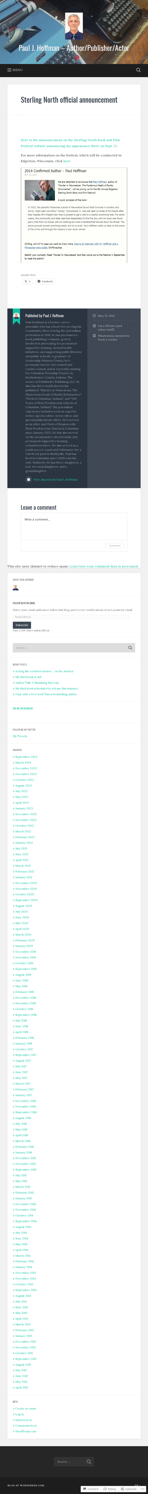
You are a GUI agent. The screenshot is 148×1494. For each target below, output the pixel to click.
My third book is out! (28, 677)
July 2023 (21, 791)
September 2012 (26, 1359)
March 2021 (23, 865)
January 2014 (23, 1267)
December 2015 (25, 1158)
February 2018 (24, 1038)
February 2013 (24, 1330)
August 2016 (23, 1118)
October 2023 (24, 780)
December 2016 (25, 1101)
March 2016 (23, 1141)
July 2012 (21, 1370)
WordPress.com (25, 1431)
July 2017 (21, 1066)
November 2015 (25, 1164)
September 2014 (26, 1221)
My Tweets (20, 736)
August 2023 (23, 785)
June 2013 (21, 1307)
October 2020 (24, 894)
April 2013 (21, 1318)
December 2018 (25, 997)
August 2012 (23, 1364)
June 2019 (21, 980)
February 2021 (24, 871)
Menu (17, 70)
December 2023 (26, 768)
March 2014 (23, 1255)
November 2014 (25, 1209)
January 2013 (23, 1336)
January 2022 (24, 842)
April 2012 (21, 1387)
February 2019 (24, 992)
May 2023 (21, 797)
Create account (25, 1408)
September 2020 (26, 900)
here (66, 161)
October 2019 (24, 963)
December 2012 (25, 1341)
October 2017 (24, 1049)
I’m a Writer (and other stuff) (110, 327)
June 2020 (22, 917)
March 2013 (23, 1324)
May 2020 (21, 923)
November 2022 (26, 820)
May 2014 (21, 1244)
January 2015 (23, 1198)
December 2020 (26, 883)
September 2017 (25, 1055)
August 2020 (23, 906)
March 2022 (23, 831)
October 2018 (24, 1009)
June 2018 (21, 1026)
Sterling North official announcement (69, 99)
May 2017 (21, 1078)
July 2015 (21, 1175)
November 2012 (25, 1347)
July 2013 (21, 1301)
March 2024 (23, 762)
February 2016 (24, 1146)
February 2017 (24, 1089)
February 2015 (24, 1192)
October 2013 (24, 1284)
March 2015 (22, 1187)
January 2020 (24, 946)
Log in (19, 1414)
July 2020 (21, 911)
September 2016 (26, 1112)
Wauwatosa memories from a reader (113, 337)
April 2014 (21, 1250)
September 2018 (25, 1014)
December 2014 (25, 1204)
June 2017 (21, 1072)
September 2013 (26, 1290)
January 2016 (23, 1152)
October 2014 (24, 1215)
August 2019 (23, 974)
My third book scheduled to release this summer (46, 688)
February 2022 (25, 837)
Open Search (138, 70)
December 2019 (25, 951)
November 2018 (25, 1003)
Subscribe (22, 625)
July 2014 (21, 1232)
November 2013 (25, 1278)
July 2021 (21, 848)
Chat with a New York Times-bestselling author (46, 694)
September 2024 (26, 757)
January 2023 (24, 808)
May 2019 (21, 986)
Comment (114, 545)
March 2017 (22, 1083)
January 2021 (23, 877)
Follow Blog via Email (24, 603)
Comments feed (25, 1425)
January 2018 (23, 1043)
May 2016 (21, 1129)
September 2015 (25, 1169)
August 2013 (23, 1295)
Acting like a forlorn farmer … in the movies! (44, 671)
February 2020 (25, 940)
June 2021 (21, 854)
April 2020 (22, 929)
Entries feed (23, 1420)
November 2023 (26, 774)
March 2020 (23, 934)
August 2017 (23, 1060)
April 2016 (21, 1135)
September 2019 (26, 969)
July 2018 (21, 1020)
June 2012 (21, 1376)
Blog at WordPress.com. (26, 1485)
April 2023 (22, 802)
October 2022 (24, 825)
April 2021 (21, 860)
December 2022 (26, 814)
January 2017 (23, 1095)
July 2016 (21, 1123)
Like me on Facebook (23, 708)
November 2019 (25, 957)
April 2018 (21, 1032)
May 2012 (21, 1381)
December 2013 (25, 1272)
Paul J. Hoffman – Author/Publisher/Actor (74, 47)
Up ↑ (138, 1485)
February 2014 (24, 1261)
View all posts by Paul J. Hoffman (55, 479)
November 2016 (25, 1106)
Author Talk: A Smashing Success (37, 682)
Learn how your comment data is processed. (104, 566)
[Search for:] (74, 647)
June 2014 (21, 1238)
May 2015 (21, 1181)
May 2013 (21, 1313)
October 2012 (24, 1353)
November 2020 (26, 888)
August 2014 (23, 1227)
